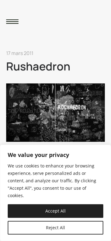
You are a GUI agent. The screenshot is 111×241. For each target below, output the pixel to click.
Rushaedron (38, 66)
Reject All (55, 227)
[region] (55, 193)
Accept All (55, 211)
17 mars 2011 (19, 53)
